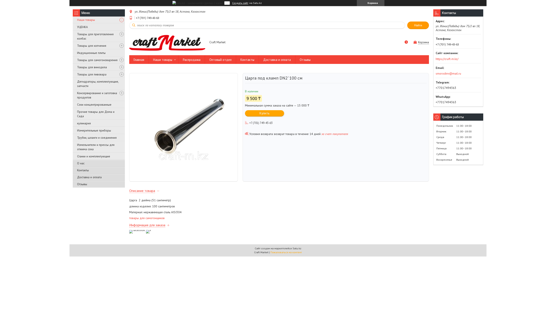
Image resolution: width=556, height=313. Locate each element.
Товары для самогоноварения (97, 60)
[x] (148, 230)
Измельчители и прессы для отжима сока (95, 147)
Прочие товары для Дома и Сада (95, 114)
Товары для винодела (92, 67)
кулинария (84, 123)
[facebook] (137, 230)
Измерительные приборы (94, 130)
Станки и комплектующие (93, 156)
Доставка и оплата (89, 177)
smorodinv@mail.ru (448, 73)
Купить (265, 113)
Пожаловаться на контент (286, 252)
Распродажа (191, 59)
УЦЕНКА (82, 27)
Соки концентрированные (94, 105)
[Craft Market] (167, 42)
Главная (139, 59)
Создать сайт (240, 3)
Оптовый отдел (220, 59)
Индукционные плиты (91, 53)
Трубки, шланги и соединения (97, 138)
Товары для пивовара (91, 74)
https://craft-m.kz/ (447, 59)
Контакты (83, 170)
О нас (80, 163)
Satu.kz (297, 248)
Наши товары (86, 20)
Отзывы (82, 184)
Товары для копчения (91, 46)
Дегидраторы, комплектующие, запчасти (98, 84)
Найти (418, 25)
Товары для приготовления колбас (95, 36)
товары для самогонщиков (147, 218)
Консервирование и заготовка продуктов (97, 95)
